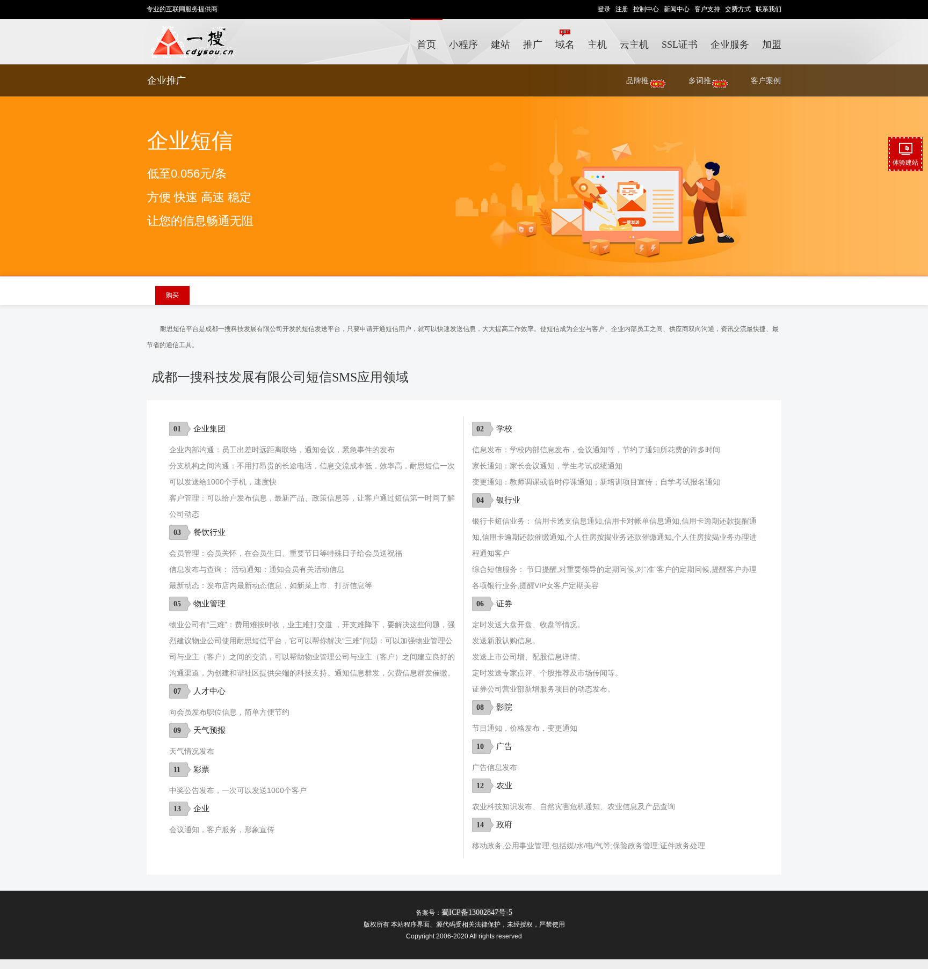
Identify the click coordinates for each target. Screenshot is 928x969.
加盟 (771, 44)
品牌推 (637, 80)
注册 (621, 9)
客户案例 (766, 80)
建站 (500, 44)
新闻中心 (677, 9)
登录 (604, 9)
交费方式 (738, 9)
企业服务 (730, 44)
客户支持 (707, 9)
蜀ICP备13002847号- (475, 912)
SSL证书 (680, 44)
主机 (597, 44)
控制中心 (646, 9)
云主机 (634, 44)
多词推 (699, 80)
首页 (426, 44)
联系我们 (768, 9)
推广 (532, 44)
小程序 (463, 44)
